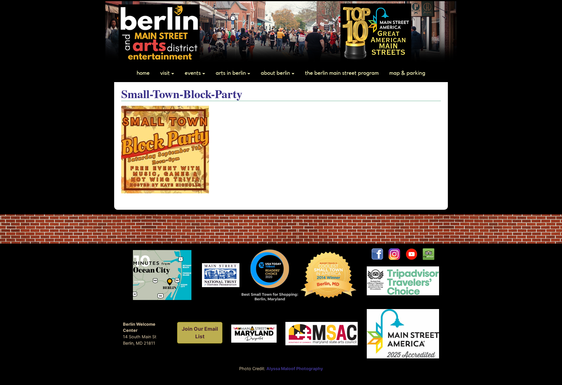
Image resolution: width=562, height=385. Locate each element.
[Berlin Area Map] (162, 274)
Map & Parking (407, 73)
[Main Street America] (403, 333)
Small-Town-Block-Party (181, 93)
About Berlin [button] (275, 73)
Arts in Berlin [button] (231, 73)
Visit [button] (165, 73)
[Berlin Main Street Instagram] (394, 253)
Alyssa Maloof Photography (294, 368)
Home (143, 73)
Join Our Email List (200, 332)
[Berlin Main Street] (159, 32)
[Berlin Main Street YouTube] (414, 253)
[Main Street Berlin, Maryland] (254, 333)
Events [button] (193, 73)
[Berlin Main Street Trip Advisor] (428, 253)
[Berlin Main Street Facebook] (377, 253)
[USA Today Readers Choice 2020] (269, 274)
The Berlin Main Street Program (342, 73)
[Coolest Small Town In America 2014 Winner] (328, 274)
